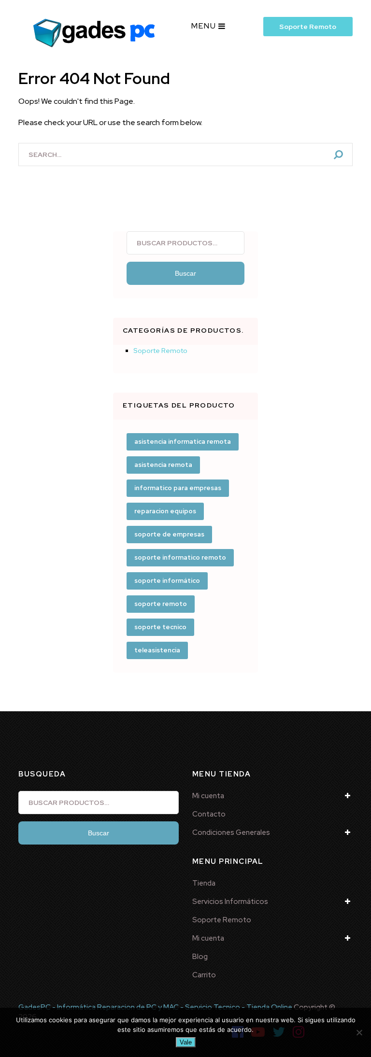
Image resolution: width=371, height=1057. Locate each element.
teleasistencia (157, 650)
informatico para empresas (177, 488)
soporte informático (167, 581)
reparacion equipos (165, 511)
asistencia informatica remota (182, 441)
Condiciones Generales (231, 832)
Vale (186, 1042)
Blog (200, 956)
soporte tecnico (160, 627)
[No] (359, 1032)
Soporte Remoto (307, 26)
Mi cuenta (208, 796)
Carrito (204, 975)
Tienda (203, 883)
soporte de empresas (169, 534)
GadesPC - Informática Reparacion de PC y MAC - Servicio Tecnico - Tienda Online (155, 1007)
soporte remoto (160, 604)
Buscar (185, 273)
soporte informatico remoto (180, 557)
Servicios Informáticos (230, 901)
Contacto (209, 814)
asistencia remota (163, 465)
